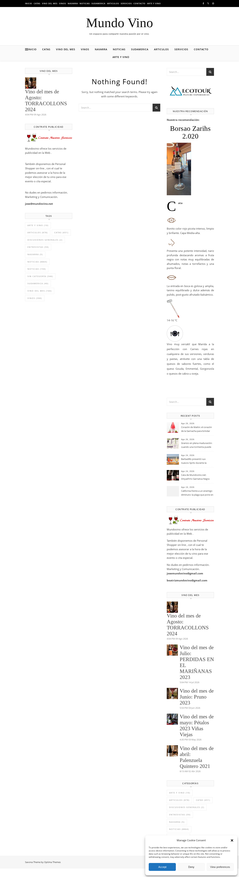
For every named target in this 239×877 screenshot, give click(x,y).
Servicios (126, 3)
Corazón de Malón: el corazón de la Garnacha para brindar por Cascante (196, 429)
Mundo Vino (119, 22)
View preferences (220, 866)
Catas (37, 3)
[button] (232, 840)
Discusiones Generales (44, 240)
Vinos (62, 3)
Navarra (73, 3)
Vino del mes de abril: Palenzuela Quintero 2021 (197, 757)
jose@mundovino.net (39, 203)
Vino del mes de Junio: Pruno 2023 (197, 697)
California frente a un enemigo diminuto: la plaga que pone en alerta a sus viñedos (197, 493)
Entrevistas (38, 247)
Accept (162, 866)
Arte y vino (154, 3)
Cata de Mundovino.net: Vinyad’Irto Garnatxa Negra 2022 (195, 477)
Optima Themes (52, 862)
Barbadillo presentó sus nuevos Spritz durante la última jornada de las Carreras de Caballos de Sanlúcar (196, 461)
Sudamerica (98, 3)
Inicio (28, 3)
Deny (191, 866)
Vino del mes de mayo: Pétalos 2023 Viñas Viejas (197, 725)
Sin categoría (40, 276)
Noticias (85, 3)
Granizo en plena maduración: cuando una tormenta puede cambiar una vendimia (196, 445)
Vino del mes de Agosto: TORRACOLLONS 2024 (46, 100)
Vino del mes (49, 3)
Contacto (139, 3)
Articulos (113, 3)
